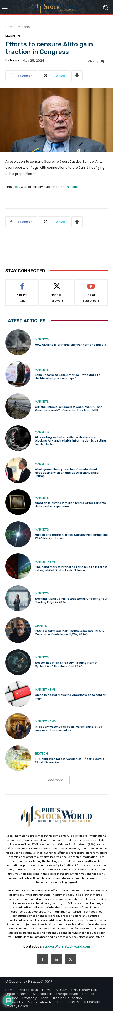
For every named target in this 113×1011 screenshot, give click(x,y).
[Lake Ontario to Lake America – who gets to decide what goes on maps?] (18, 374)
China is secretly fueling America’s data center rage (70, 696)
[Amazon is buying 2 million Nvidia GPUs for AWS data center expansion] (18, 502)
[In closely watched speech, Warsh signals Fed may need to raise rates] (18, 726)
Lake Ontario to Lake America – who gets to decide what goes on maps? (67, 376)
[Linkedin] (56, 959)
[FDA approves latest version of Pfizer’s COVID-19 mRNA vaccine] (18, 758)
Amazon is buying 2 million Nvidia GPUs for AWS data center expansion (70, 504)
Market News (45, 561)
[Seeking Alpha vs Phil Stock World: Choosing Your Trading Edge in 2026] (18, 598)
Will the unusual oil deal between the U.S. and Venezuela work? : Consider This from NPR (68, 408)
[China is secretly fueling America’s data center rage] (18, 694)
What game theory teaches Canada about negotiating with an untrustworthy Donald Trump (67, 473)
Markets (24, 26)
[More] (77, 75)
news (14, 60)
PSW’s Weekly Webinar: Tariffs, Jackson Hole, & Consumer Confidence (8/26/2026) (69, 632)
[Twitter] (70, 959)
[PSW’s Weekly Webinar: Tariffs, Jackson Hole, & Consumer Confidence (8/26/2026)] (18, 630)
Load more (55, 780)
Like (22, 283)
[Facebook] (42, 959)
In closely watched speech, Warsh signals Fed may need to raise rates (68, 728)
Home (9, 26)
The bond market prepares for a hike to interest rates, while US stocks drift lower (71, 568)
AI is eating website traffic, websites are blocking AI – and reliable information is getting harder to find (70, 440)
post (16, 187)
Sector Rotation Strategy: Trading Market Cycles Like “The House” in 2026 (66, 664)
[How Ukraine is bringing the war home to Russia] (18, 342)
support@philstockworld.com (66, 946)
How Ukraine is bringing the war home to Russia (70, 344)
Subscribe (91, 283)
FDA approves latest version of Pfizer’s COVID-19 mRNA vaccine (70, 760)
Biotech (41, 753)
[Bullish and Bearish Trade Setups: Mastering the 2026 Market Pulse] (18, 534)
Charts (41, 625)
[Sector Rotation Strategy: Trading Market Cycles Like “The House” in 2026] (18, 662)
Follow (56, 283)
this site (71, 187)
